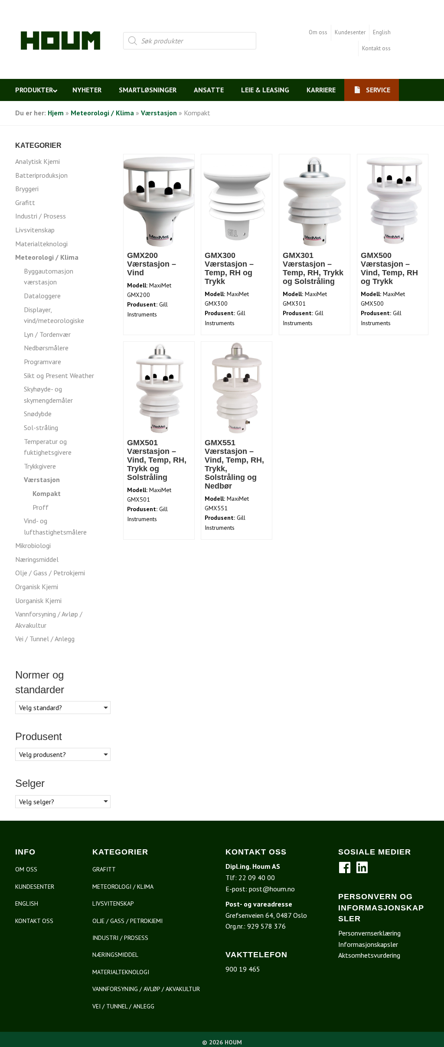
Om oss (318, 32)
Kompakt (47, 493)
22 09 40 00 (256, 877)
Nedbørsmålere (46, 347)
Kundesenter (350, 32)
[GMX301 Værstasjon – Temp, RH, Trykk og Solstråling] (314, 200)
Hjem (56, 112)
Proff (41, 507)
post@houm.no (272, 888)
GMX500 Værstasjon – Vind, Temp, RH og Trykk (389, 268)
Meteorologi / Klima (102, 112)
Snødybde (38, 413)
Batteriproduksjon (41, 175)
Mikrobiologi (33, 545)
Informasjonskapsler (368, 944)
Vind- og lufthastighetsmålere (55, 526)
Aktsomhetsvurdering (369, 955)
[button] (344, 867)
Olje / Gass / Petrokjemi (50, 572)
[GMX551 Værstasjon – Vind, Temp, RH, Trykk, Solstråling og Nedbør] (236, 387)
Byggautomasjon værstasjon (48, 277)
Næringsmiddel (37, 559)
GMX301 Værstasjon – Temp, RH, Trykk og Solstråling (313, 268)
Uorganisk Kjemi (38, 600)
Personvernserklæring (369, 933)
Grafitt (25, 202)
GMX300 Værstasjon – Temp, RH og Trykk (229, 268)
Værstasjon (159, 112)
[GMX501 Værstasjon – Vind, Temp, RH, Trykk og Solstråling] (159, 387)
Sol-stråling (41, 427)
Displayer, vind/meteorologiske (54, 315)
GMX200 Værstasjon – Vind (151, 264)
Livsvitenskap (35, 229)
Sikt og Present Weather (59, 375)
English (382, 32)
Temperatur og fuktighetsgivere (48, 447)
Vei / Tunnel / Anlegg (45, 638)
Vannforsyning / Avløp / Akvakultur (48, 620)
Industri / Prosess (40, 216)
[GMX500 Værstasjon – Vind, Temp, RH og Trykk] (392, 200)
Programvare (42, 361)
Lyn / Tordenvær (47, 334)
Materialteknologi (41, 243)
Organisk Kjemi (36, 586)
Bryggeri (27, 188)
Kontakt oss (376, 48)
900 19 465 (242, 969)
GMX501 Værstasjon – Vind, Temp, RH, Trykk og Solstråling (156, 460)
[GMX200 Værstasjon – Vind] (159, 200)
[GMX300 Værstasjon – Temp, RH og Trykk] (236, 200)
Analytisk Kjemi (37, 161)
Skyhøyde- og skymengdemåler (48, 394)
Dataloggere (42, 295)
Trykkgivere (40, 466)
